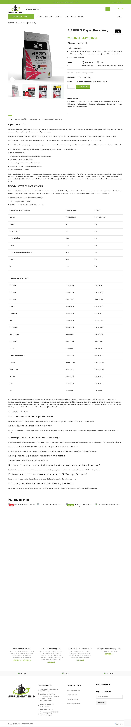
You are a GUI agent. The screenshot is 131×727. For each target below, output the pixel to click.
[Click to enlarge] (12, 79)
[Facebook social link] (10, 2)
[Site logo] (15, 9)
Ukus (69, 81)
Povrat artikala (72, 695)
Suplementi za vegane (24, 655)
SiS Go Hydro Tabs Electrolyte (80, 648)
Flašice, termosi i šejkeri (110, 651)
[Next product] (121, 24)
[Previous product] (117, 24)
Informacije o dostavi (74, 703)
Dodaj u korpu (83, 86)
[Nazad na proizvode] (119, 24)
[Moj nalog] (114, 9)
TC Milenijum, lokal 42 (51, 689)
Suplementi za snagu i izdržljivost (50, 655)
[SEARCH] (107, 9)
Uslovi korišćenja (72, 699)
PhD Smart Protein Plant (22, 648)
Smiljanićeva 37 (49, 704)
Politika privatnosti (73, 690)
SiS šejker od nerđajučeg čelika (109, 648)
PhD (11, 651)
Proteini (16, 651)
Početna (11, 23)
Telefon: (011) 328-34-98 (47, 694)
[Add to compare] (118, 91)
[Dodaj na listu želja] (122, 91)
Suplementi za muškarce (104, 104)
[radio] (79, 77)
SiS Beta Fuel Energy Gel (51, 648)
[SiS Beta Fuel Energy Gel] (51, 575)
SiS (16, 23)
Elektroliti (82, 101)
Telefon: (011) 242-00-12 (47, 709)
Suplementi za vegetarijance (22, 657)
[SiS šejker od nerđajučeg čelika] (109, 575)
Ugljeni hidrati (82, 106)
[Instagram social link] (13, 2)
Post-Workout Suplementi (94, 101)
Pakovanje (71, 77)
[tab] (10, 118)
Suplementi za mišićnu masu (86, 104)
